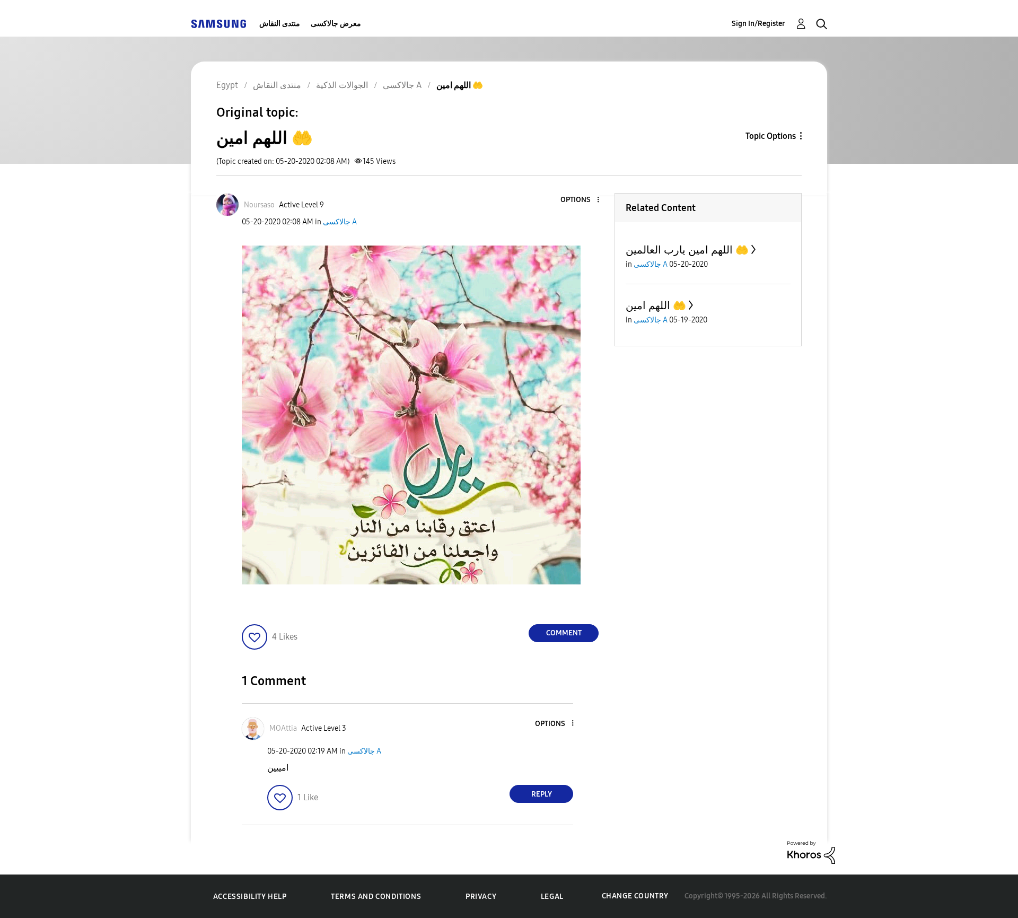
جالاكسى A (340, 221)
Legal (552, 896)
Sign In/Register (758, 23)
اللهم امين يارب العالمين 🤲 (687, 249)
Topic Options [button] (770, 136)
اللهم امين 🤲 (656, 305)
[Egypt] (218, 24)
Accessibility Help (250, 896)
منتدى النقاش (279, 23)
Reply (541, 794)
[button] (580, 200)
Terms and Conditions (376, 896)
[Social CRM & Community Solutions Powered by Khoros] (811, 852)
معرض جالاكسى (336, 23)
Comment (564, 632)
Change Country (635, 895)
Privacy (481, 896)
